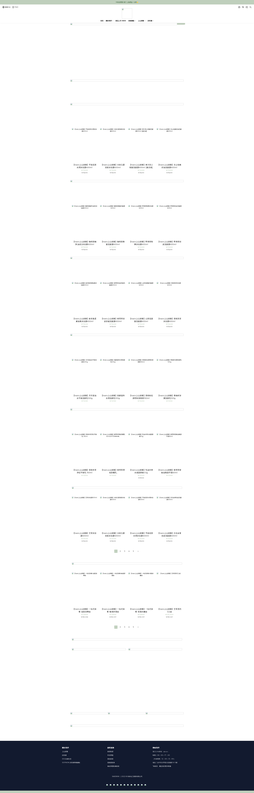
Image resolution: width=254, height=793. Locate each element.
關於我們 (109, 21)
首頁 (102, 21)
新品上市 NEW (121, 21)
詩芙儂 (150, 21)
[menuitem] (115, 551)
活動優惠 (131, 21)
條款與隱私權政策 (113, 766)
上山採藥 (141, 21)
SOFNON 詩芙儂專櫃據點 (71, 762)
